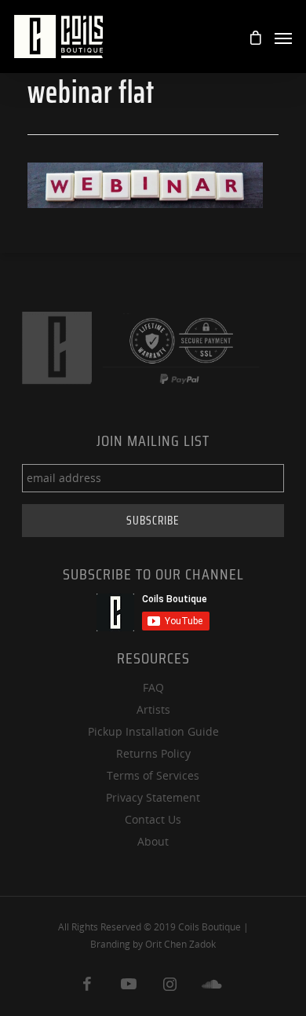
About (153, 841)
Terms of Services (153, 775)
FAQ (153, 687)
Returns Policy (153, 753)
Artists (153, 709)
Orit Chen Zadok (180, 944)
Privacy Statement (153, 797)
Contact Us (153, 819)
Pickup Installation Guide (153, 731)
